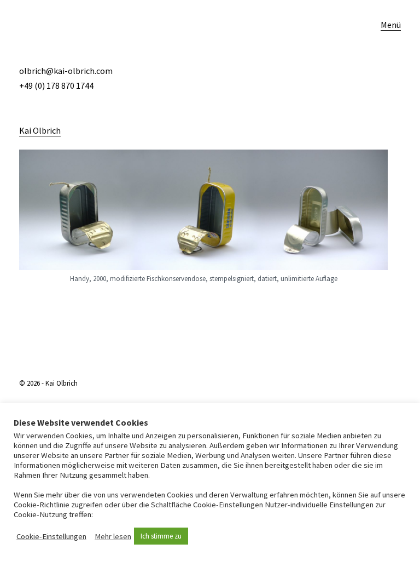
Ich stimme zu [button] (161, 536)
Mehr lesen (113, 536)
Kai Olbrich (40, 130)
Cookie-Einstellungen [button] (51, 536)
